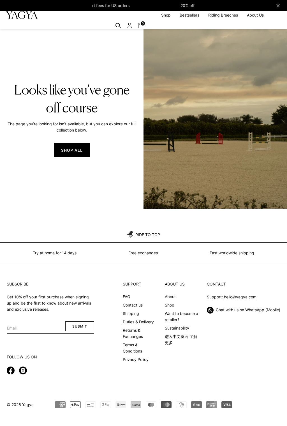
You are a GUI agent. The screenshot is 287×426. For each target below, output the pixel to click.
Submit (79, 326)
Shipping (131, 313)
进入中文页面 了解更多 (181, 339)
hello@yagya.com (240, 296)
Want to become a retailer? (181, 316)
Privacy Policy (136, 359)
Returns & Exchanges (133, 333)
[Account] (129, 25)
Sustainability (177, 328)
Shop (169, 305)
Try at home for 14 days (55, 252)
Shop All (72, 150)
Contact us (133, 305)
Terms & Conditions (132, 347)
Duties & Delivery (138, 321)
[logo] (22, 15)
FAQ (126, 296)
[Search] (118, 25)
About (170, 296)
